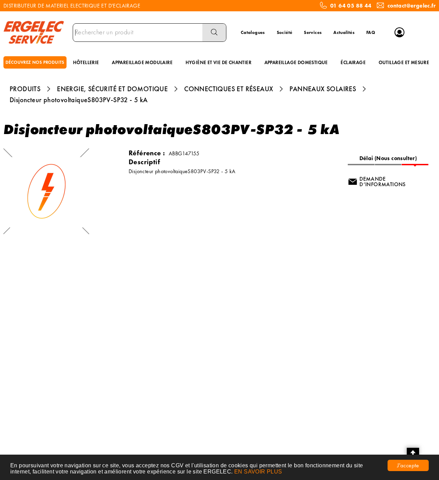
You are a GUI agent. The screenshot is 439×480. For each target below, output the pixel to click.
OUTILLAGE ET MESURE (404, 62)
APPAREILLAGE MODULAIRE (142, 62)
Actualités (344, 32)
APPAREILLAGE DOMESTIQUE (296, 62)
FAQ (370, 32)
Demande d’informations (382, 181)
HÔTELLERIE (86, 62)
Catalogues (253, 32)
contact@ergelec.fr (412, 6)
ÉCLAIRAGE (353, 62)
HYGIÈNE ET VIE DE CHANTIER (218, 62)
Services (313, 32)
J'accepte (408, 465)
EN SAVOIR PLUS (258, 472)
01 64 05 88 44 (351, 6)
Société (285, 32)
